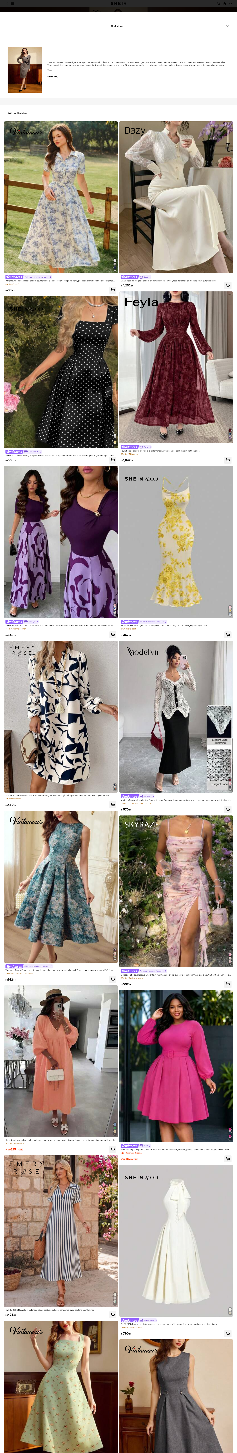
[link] (28, 277)
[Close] (227, 26)
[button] (112, 290)
